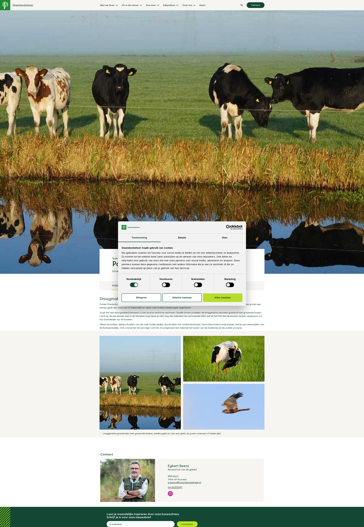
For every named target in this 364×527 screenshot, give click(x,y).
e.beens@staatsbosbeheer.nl (184, 482)
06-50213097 (175, 487)
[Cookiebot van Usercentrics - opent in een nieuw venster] (230, 227)
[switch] (166, 285)
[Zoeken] (241, 5)
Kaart (202, 5)
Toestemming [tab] (139, 237)
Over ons (187, 5)
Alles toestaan (223, 297)
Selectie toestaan (182, 297)
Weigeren (141, 297)
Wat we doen (107, 5)
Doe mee (151, 5)
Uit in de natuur (130, 5)
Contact (255, 5)
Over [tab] (224, 237)
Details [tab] (182, 237)
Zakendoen (169, 5)
